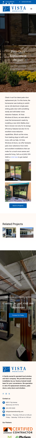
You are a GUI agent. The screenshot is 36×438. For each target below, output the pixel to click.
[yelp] (12, 3)
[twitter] (6, 3)
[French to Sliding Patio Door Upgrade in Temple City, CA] (9, 232)
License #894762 (9, 2)
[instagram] (9, 3)
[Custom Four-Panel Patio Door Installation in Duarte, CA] (26, 232)
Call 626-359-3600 (26, 2)
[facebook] (3, 3)
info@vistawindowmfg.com (14, 412)
